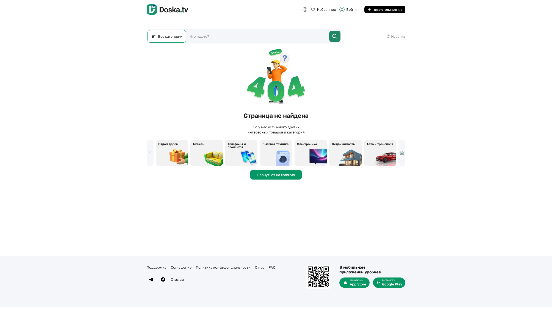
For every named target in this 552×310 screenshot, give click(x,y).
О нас (259, 267)
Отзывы (177, 279)
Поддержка (156, 267)
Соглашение (181, 267)
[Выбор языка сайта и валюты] (304, 9)
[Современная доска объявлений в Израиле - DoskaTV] (167, 9)
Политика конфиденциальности (223, 267)
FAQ (272, 267)
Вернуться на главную (276, 175)
